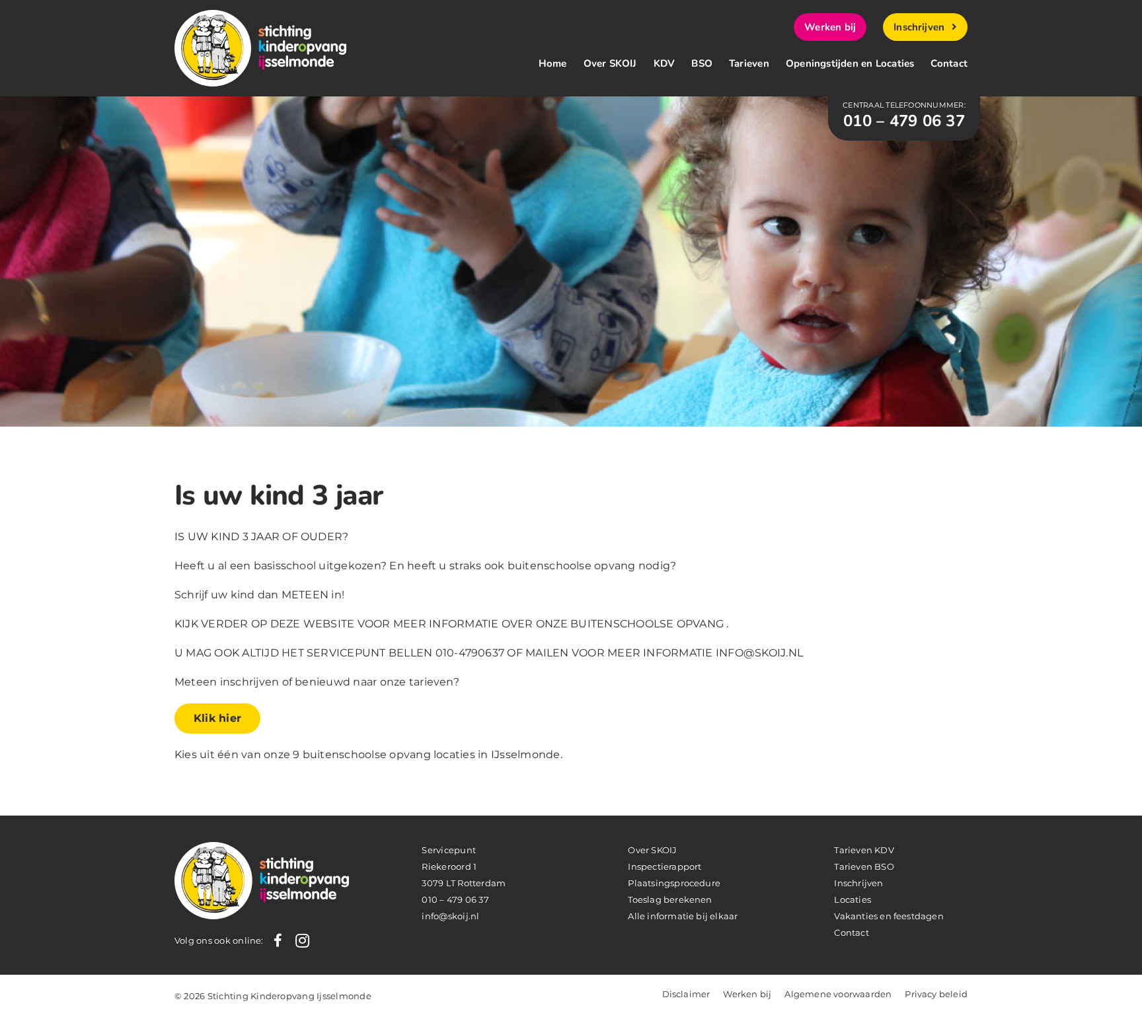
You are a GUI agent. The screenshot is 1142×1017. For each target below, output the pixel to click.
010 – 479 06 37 (455, 899)
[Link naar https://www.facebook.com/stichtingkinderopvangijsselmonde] (278, 940)
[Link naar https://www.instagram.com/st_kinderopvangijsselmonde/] (302, 940)
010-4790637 (470, 653)
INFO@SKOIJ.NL (759, 653)
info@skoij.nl (450, 916)
